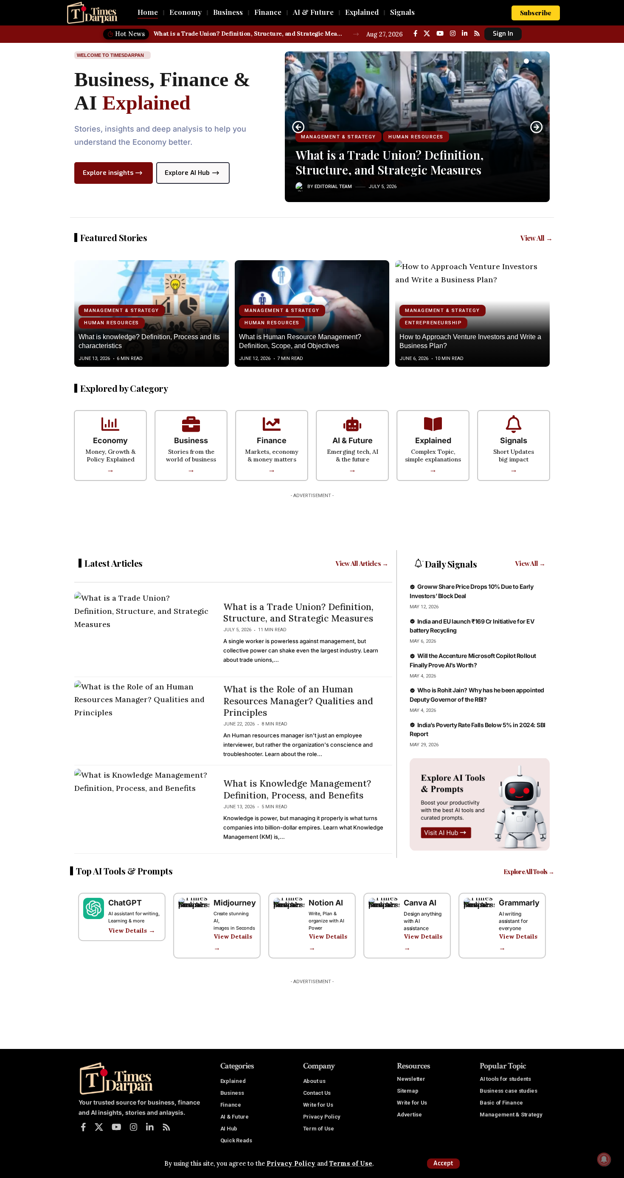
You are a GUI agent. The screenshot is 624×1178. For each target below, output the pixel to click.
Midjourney (235, 902)
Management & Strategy (338, 137)
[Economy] (110, 424)
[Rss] (477, 33)
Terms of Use (350, 1163)
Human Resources (416, 137)
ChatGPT (125, 902)
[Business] (191, 424)
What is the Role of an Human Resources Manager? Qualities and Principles (298, 700)
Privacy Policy (291, 1163)
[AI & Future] (352, 424)
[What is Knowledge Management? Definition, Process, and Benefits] (142, 809)
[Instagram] (453, 33)
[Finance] (272, 424)
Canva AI (420, 902)
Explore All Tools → (529, 872)
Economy (110, 440)
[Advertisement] (312, 521)
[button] (443, 1163)
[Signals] (514, 424)
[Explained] (433, 424)
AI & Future (352, 440)
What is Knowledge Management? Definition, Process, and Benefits (297, 789)
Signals (513, 440)
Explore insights (108, 173)
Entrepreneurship (433, 323)
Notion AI (326, 902)
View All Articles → (362, 563)
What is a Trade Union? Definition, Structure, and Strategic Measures (248, 33)
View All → (536, 237)
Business (191, 440)
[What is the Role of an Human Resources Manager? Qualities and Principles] (142, 721)
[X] (427, 33)
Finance (272, 440)
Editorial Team (333, 186)
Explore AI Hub (187, 173)
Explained (433, 440)
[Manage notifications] (604, 1159)
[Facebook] (415, 33)
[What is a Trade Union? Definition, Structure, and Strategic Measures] (142, 632)
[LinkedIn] (464, 33)
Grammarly (519, 902)
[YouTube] (440, 33)
